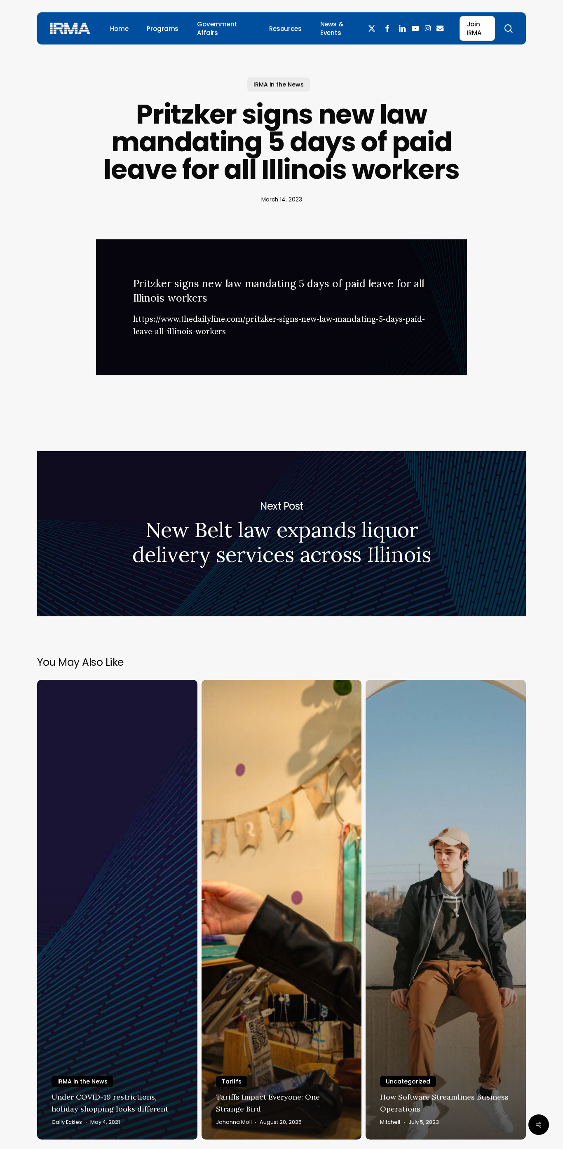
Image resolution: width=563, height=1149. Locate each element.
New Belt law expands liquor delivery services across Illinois (281, 533)
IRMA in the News (278, 84)
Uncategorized (408, 1081)
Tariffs (232, 1081)
